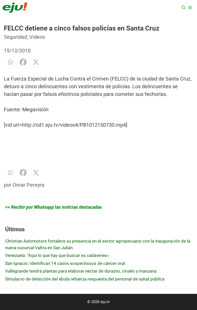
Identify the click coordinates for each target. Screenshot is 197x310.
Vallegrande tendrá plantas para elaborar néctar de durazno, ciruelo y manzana (80, 271)
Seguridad (15, 37)
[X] (36, 62)
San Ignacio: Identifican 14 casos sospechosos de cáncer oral (65, 263)
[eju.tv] (15, 7)
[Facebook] (23, 62)
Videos (37, 37)
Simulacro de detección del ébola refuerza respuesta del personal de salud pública (84, 279)
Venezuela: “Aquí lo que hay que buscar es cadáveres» (57, 255)
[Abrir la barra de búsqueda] (183, 7)
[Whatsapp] (10, 62)
